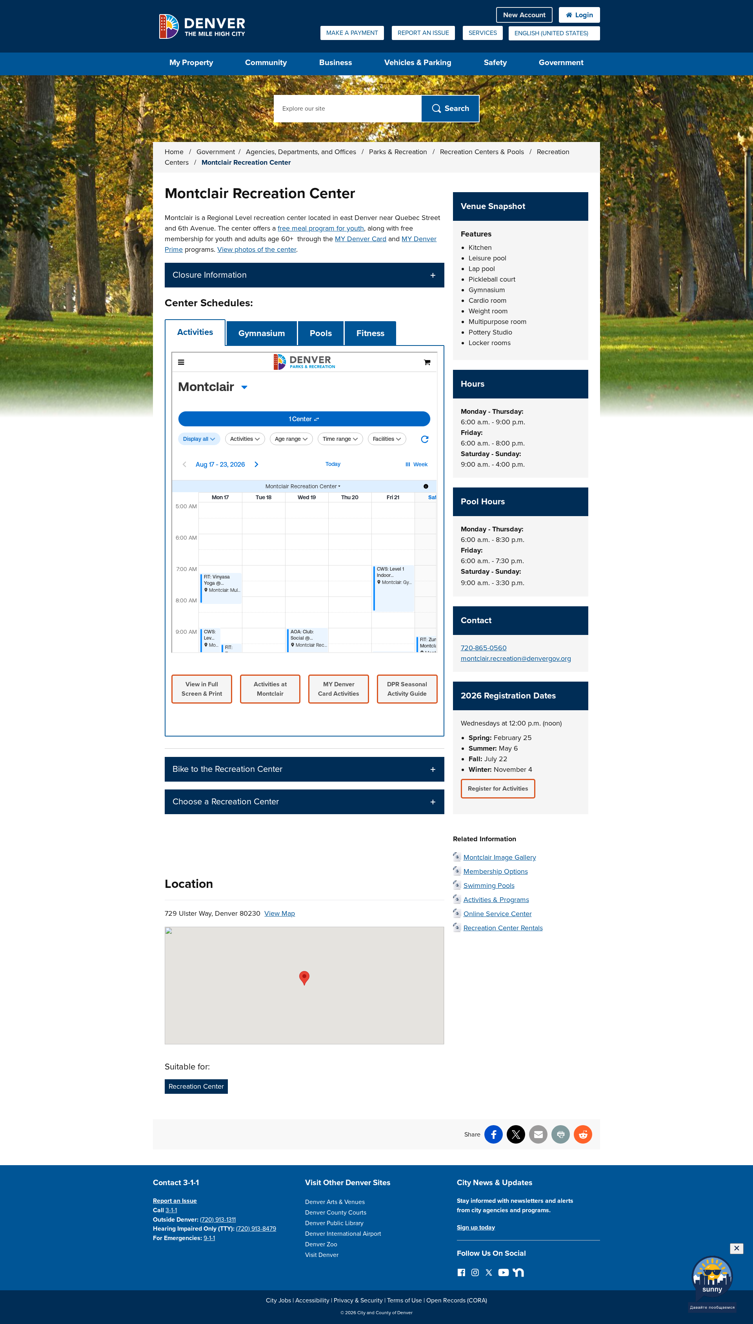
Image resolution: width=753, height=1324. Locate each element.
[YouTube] (502, 1272)
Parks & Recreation (399, 151)
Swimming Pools (489, 885)
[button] (304, 275)
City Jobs (278, 1300)
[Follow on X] (488, 1272)
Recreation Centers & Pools (483, 151)
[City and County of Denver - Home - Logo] (202, 26)
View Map (279, 913)
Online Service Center (498, 913)
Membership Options (496, 871)
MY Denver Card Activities (338, 689)
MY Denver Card (360, 239)
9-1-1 (209, 1238)
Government (561, 62)
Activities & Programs (496, 899)
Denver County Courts (335, 1212)
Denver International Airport (343, 1233)
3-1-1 (171, 1210)
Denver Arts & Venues (335, 1202)
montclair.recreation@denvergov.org (516, 658)
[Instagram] (475, 1272)
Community (266, 62)
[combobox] (554, 33)
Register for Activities (498, 789)
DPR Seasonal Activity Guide (407, 689)
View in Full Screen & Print (202, 689)
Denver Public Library (334, 1223)
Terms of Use (404, 1300)
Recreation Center (196, 1086)
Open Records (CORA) (456, 1300)
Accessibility (312, 1300)
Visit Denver (321, 1255)
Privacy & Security (358, 1300)
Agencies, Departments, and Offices (302, 151)
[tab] (195, 332)
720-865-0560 (484, 648)
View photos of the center (256, 249)
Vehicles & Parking (417, 62)
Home (174, 151)
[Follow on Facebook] (461, 1272)
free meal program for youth (321, 228)
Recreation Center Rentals (503, 928)
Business (335, 62)
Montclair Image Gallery (500, 857)
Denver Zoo (321, 1244)
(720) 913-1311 (218, 1219)
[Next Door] (516, 1272)
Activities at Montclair (270, 689)
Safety (495, 62)
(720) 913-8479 (256, 1228)
